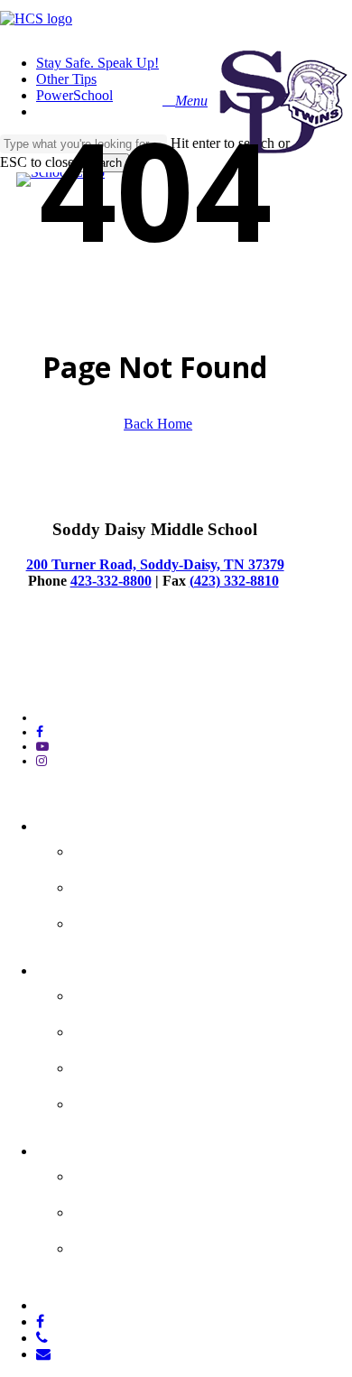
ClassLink (117, 1100)
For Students (96, 967)
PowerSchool (131, 1028)
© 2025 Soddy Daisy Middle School (93, 662)
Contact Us (124, 884)
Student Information (169, 992)
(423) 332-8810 (234, 580)
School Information (162, 848)
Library (105, 1064)
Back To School (142, 920)
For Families (92, 1147)
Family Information (162, 1173)
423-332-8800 (111, 580)
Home (63, 822)
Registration (130, 1245)
